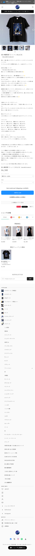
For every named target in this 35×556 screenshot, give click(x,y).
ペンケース (7, 386)
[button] (2, 7)
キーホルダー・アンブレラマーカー (13, 434)
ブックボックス (8, 346)
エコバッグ (7, 397)
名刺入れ (6, 342)
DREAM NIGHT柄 (9, 460)
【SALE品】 (7, 479)
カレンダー (7, 423)
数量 (2, 180)
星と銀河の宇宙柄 (9, 464)
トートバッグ (7, 320)
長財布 (6, 331)
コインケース (7, 335)
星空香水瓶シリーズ (9, 475)
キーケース (7, 379)
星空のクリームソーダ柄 (10, 453)
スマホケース (7, 294)
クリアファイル (8, 353)
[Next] (33, 30)
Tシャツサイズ (5, 173)
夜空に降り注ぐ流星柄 (10, 449)
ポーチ (6, 312)
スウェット (7, 364)
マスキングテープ (9, 316)
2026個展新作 (8, 482)
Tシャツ (6, 357)
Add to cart (17, 192)
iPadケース (7, 298)
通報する (31, 206)
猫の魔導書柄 (7, 467)
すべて (5, 217)
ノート (6, 309)
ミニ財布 (6, 327)
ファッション (7, 368)
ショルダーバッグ (8, 394)
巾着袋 (6, 375)
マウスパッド (7, 420)
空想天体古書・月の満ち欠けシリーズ (14, 445)
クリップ (6, 442)
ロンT (6, 360)
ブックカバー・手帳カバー (11, 301)
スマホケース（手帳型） (10, 290)
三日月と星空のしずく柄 (10, 471)
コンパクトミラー (9, 390)
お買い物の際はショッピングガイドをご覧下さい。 (17, 11)
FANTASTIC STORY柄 (10, 456)
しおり (6, 416)
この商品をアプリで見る (17, 202)
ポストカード (7, 383)
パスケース (7, 324)
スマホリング (7, 349)
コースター (7, 412)
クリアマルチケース (9, 401)
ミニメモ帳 (7, 408)
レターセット (7, 305)
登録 (30, 279)
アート (6, 427)
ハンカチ (6, 405)
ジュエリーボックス (9, 338)
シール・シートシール (10, 438)
